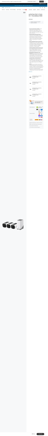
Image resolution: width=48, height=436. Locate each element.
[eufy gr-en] (3, 8)
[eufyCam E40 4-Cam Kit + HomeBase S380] (36, 95)
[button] (44, 1)
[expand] (42, 22)
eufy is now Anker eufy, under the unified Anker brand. (24, 5)
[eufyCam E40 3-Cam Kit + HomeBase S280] (36, 83)
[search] (40, 8)
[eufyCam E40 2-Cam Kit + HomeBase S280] (36, 77)
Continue (41, 1)
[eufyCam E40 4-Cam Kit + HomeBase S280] (36, 89)
